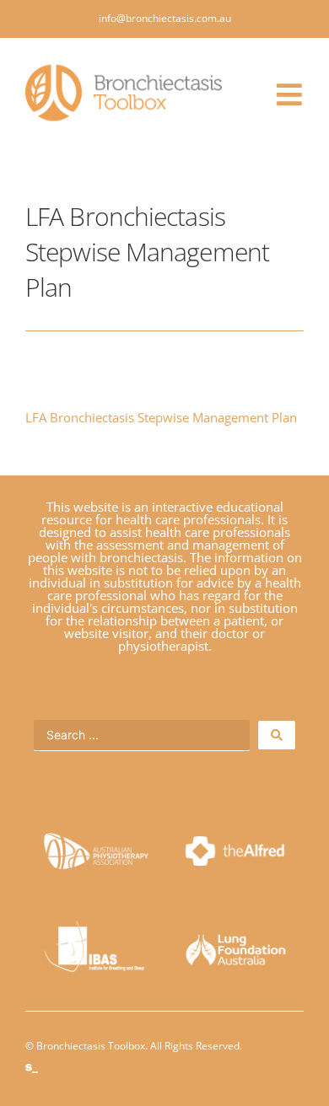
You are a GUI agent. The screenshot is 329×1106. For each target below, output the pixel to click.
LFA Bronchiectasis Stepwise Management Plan (161, 417)
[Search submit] (276, 735)
